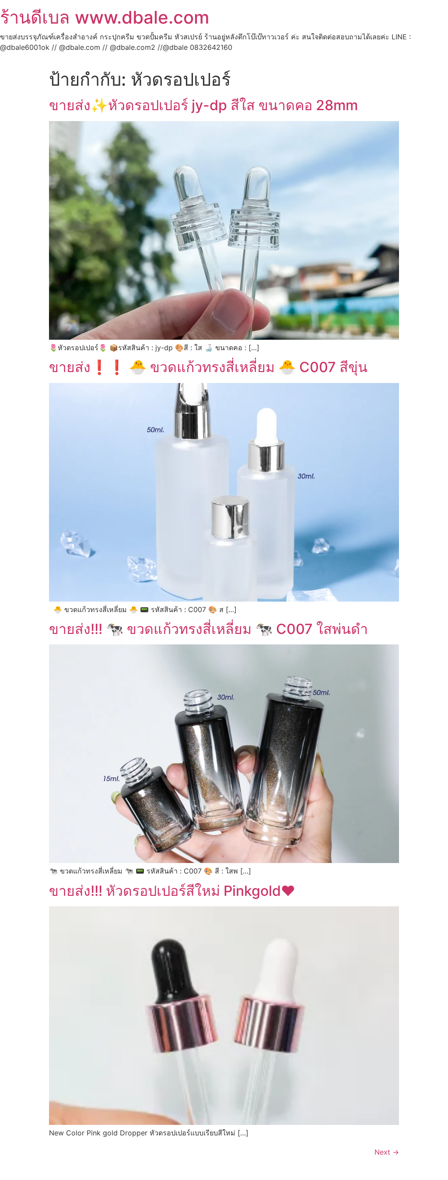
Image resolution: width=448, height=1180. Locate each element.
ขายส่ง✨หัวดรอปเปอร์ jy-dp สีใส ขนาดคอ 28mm (203, 105)
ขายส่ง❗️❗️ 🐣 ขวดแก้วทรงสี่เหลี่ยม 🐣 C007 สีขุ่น (208, 367)
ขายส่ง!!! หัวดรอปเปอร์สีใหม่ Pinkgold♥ (172, 890)
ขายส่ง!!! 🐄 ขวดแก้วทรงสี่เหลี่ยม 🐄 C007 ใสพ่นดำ (208, 628)
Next (386, 1152)
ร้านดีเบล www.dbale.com (104, 17)
